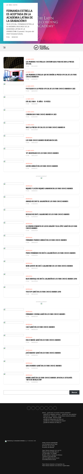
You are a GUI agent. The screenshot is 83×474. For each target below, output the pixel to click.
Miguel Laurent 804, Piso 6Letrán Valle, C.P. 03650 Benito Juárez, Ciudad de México (52, 453)
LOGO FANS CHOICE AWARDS (67, 416)
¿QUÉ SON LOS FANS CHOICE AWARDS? (59, 413)
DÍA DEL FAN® (47, 417)
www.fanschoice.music (49, 459)
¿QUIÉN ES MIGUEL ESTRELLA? (52, 422)
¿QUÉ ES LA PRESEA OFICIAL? (52, 414)
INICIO (44, 413)
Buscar (74, 392)
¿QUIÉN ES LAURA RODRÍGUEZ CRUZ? (54, 421)
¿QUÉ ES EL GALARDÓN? (69, 414)
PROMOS (54, 416)
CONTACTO (46, 416)
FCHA (8, 37)
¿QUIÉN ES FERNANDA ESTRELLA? (53, 419)
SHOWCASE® (57, 417)
